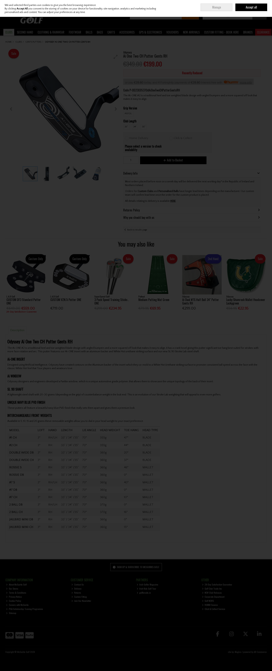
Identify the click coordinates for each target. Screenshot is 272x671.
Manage (216, 7)
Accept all (251, 7)
